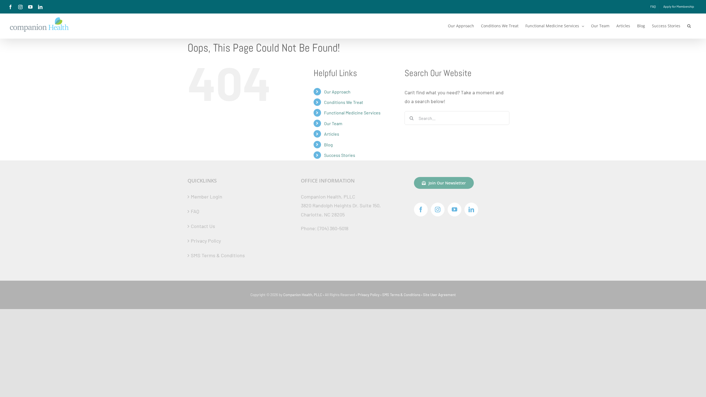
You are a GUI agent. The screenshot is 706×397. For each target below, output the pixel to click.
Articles (331, 133)
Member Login (206, 197)
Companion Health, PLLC (302, 295)
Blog (328, 144)
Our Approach (337, 91)
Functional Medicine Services (352, 112)
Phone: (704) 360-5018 (324, 228)
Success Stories (339, 155)
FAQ (195, 211)
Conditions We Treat (343, 102)
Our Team (333, 123)
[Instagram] (438, 209)
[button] (689, 26)
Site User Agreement (439, 295)
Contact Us (203, 226)
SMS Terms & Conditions (218, 255)
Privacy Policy (206, 241)
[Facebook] (421, 209)
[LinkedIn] (471, 209)
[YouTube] (454, 209)
